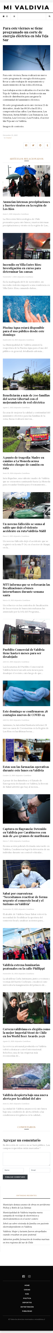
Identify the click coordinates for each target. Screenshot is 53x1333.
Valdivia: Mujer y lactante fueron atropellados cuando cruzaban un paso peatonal (24, 1233)
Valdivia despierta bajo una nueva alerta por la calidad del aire (25, 1096)
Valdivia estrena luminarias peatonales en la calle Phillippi (24, 966)
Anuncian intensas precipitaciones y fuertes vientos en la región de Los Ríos (26, 205)
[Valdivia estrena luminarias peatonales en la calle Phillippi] (26, 943)
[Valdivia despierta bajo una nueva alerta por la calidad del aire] (26, 1076)
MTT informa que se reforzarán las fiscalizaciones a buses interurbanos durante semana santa (26, 590)
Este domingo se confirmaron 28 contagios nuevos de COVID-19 (25, 713)
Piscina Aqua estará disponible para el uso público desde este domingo (23, 331)
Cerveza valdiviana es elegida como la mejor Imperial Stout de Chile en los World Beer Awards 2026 (26, 1032)
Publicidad (27, 1311)
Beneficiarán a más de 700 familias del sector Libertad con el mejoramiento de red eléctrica (26, 398)
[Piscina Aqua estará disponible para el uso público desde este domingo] (26, 308)
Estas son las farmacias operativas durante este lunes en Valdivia (26, 768)
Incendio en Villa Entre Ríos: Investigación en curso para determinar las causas (22, 268)
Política (27, 1298)
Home (27, 1285)
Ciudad (8, 138)
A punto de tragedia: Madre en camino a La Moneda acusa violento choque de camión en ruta (23, 463)
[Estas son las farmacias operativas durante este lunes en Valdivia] (26, 750)
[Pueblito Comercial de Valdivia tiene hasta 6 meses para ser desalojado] (26, 631)
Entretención (27, 1307)
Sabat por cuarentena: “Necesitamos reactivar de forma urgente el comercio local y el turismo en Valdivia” (25, 898)
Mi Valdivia (27, 7)
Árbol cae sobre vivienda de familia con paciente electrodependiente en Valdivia (26, 1225)
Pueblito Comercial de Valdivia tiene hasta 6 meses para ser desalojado (23, 653)
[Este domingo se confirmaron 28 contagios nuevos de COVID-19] (26, 693)
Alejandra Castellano (21, 214)
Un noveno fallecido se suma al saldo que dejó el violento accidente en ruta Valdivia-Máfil (24, 527)
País (27, 1294)
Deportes (27, 1303)
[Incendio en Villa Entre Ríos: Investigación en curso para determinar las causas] (26, 246)
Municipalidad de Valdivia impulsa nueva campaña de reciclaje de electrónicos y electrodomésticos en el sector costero (23, 1215)
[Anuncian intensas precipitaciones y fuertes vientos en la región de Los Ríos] (26, 180)
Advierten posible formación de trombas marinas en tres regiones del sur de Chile (26, 1241)
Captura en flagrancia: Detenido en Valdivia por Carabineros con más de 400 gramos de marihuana (26, 832)
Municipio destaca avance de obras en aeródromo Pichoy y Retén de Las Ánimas (26, 1206)
